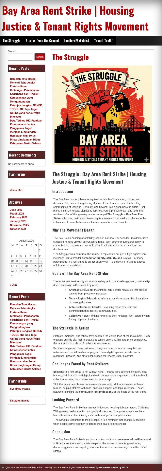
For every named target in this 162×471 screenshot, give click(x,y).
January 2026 (18, 221)
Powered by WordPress (98, 467)
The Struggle (11, 40)
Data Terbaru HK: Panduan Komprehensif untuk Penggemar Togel (26, 124)
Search (12, 51)
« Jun (13, 284)
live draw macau (20, 388)
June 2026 (16, 209)
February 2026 (18, 217)
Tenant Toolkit (104, 40)
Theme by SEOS (119, 467)
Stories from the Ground (42, 40)
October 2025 (18, 228)
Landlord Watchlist (76, 40)
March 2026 (17, 213)
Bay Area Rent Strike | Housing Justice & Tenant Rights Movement (75, 17)
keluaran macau (19, 400)
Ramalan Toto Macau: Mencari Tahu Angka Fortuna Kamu (23, 82)
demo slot (16, 190)
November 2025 (19, 225)
